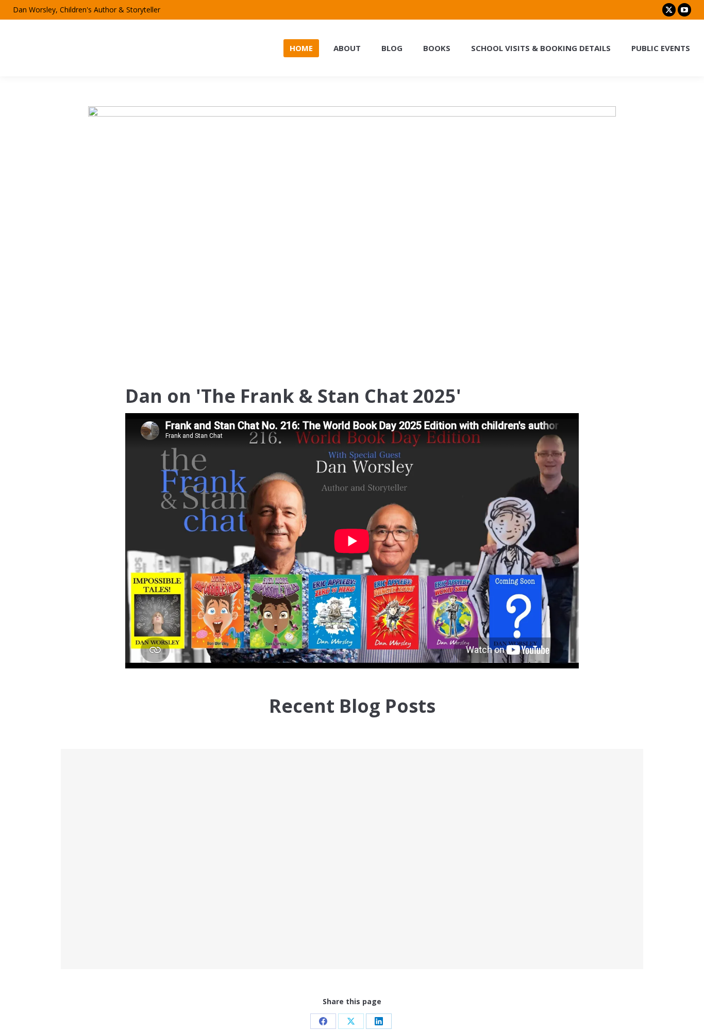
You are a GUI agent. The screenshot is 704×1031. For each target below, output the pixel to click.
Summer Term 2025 (351, 874)
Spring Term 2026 (352, 771)
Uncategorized (328, 789)
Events (121, 789)
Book (506, 777)
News (135, 892)
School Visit (153, 789)
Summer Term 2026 (163, 771)
